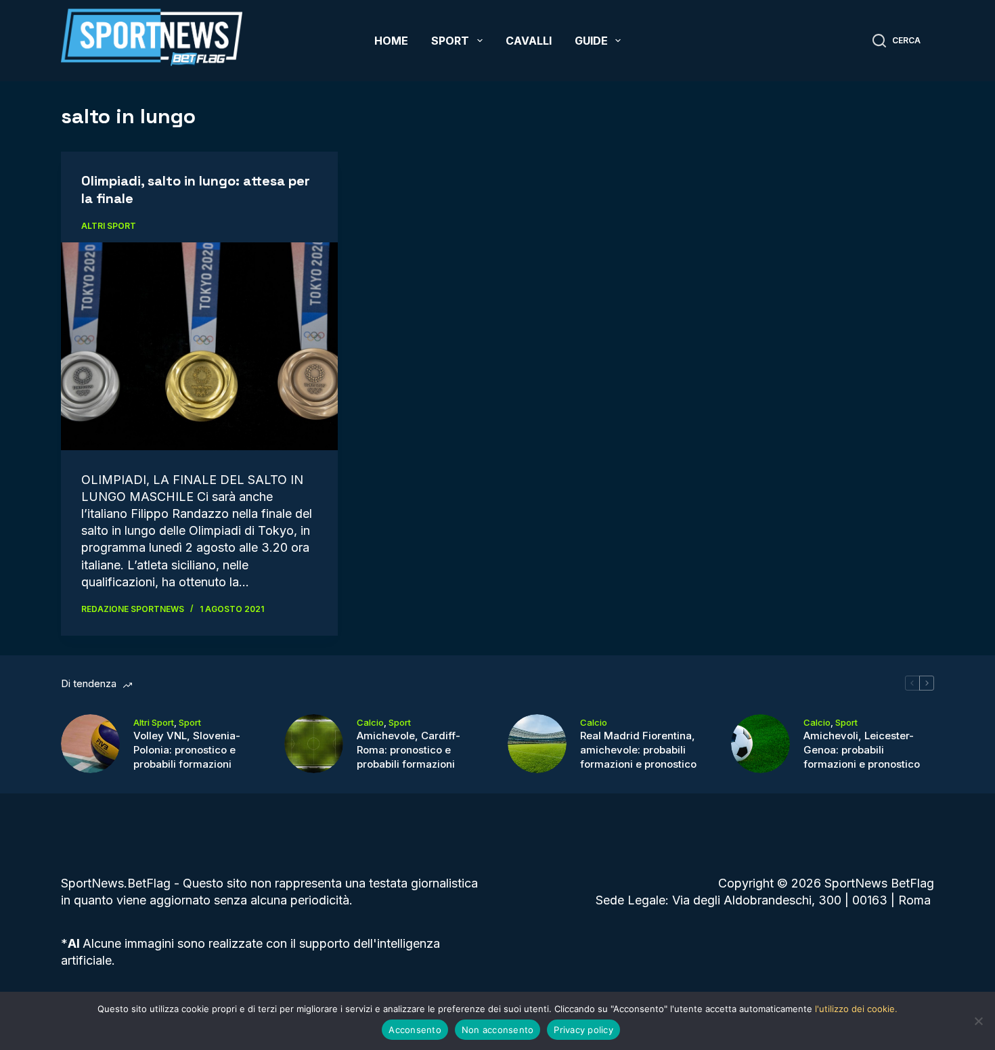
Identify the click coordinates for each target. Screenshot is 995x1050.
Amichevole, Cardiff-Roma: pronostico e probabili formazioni (408, 749)
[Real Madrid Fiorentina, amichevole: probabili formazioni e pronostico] (537, 743)
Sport (450, 40)
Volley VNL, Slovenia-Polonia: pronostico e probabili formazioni (186, 749)
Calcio (370, 722)
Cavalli (529, 40)
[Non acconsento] (978, 1021)
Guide (591, 40)
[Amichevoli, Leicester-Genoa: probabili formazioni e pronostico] (760, 743)
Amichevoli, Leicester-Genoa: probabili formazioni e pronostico (861, 749)
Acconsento (415, 1029)
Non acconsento (498, 1029)
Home (391, 40)
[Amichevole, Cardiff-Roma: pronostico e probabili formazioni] (313, 743)
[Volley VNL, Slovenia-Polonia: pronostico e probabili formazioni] (90, 743)
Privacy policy (583, 1029)
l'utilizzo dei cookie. (856, 1008)
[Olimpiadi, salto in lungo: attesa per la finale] (199, 346)
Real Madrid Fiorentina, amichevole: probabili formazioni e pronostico (638, 749)
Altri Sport (108, 226)
